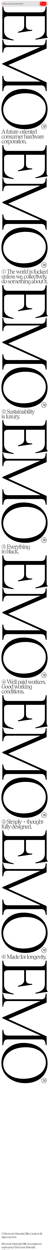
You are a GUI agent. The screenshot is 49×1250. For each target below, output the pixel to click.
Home (43, 4)
